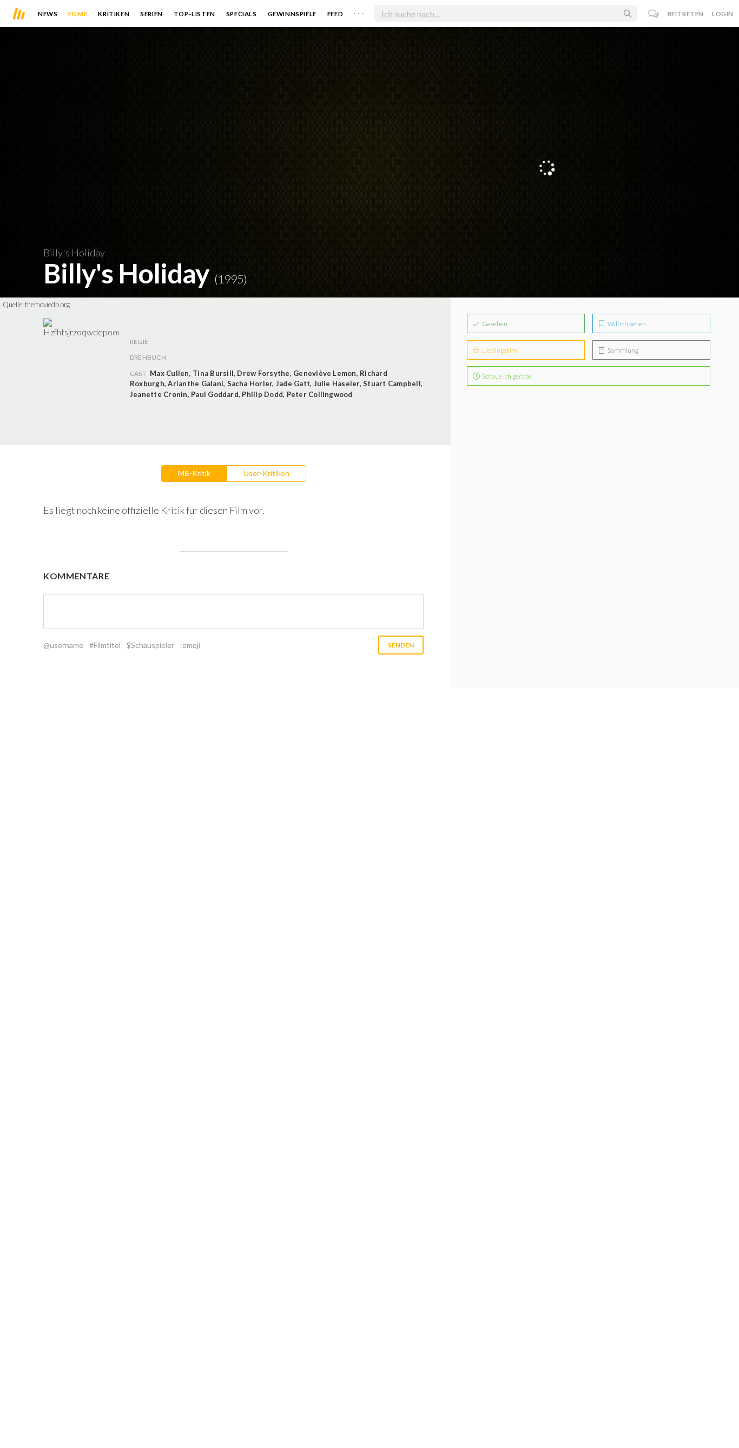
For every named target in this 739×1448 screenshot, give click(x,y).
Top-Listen (194, 13)
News (47, 13)
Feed (335, 13)
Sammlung (622, 350)
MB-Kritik (194, 473)
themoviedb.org (47, 304)
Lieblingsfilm (499, 350)
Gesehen (494, 324)
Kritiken (113, 13)
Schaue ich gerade (506, 376)
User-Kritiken (266, 473)
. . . (359, 11)
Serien (151, 13)
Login (723, 13)
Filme (77, 13)
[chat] (653, 13)
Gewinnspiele (292, 13)
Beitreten (686, 13)
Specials (241, 13)
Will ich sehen (626, 324)
